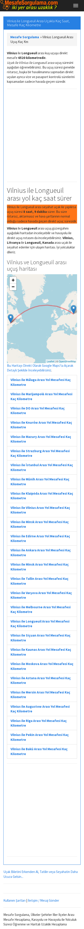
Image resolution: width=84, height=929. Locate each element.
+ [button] (13, 280)
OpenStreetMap (67, 361)
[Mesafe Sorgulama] (29, 5)
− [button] (13, 287)
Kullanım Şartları (14, 900)
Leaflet (50, 361)
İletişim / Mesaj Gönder (43, 900)
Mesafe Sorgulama (24, 37)
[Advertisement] (42, 135)
